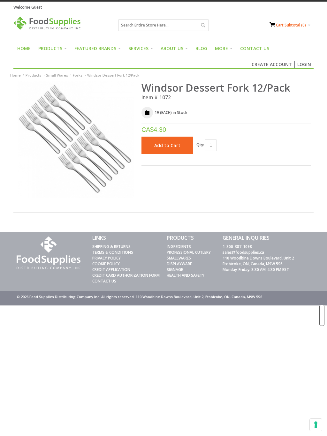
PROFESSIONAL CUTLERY (189, 252)
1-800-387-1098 (237, 246)
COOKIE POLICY (106, 264)
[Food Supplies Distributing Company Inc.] (48, 25)
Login (304, 64)
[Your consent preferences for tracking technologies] (316, 425)
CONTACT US (104, 281)
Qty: (200, 144)
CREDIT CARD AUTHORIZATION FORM (126, 275)
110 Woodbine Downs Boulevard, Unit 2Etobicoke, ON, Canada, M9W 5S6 (258, 261)
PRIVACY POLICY (106, 258)
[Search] (203, 25)
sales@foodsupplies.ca (243, 252)
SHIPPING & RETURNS (111, 246)
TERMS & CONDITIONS (112, 252)
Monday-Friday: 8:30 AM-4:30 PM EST (256, 269)
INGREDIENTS (179, 246)
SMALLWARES (179, 258)
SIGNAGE (175, 269)
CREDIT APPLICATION (111, 269)
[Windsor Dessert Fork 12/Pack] (76, 84)
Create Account (272, 64)
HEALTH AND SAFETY (185, 275)
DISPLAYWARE (179, 264)
